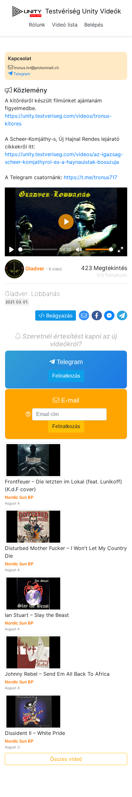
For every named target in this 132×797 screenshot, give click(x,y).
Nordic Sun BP (19, 497)
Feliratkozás (66, 376)
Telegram (21, 73)
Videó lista (65, 24)
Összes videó (66, 759)
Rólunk (37, 24)
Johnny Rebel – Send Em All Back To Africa (57, 674)
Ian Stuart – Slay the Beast (37, 615)
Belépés (93, 24)
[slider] (37, 249)
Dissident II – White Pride (35, 733)
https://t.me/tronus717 (90, 177)
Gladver (34, 268)
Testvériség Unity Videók (82, 11)
